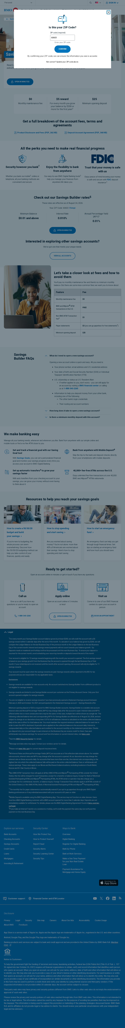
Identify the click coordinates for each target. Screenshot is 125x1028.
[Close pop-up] (108, 12)
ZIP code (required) (58, 32)
